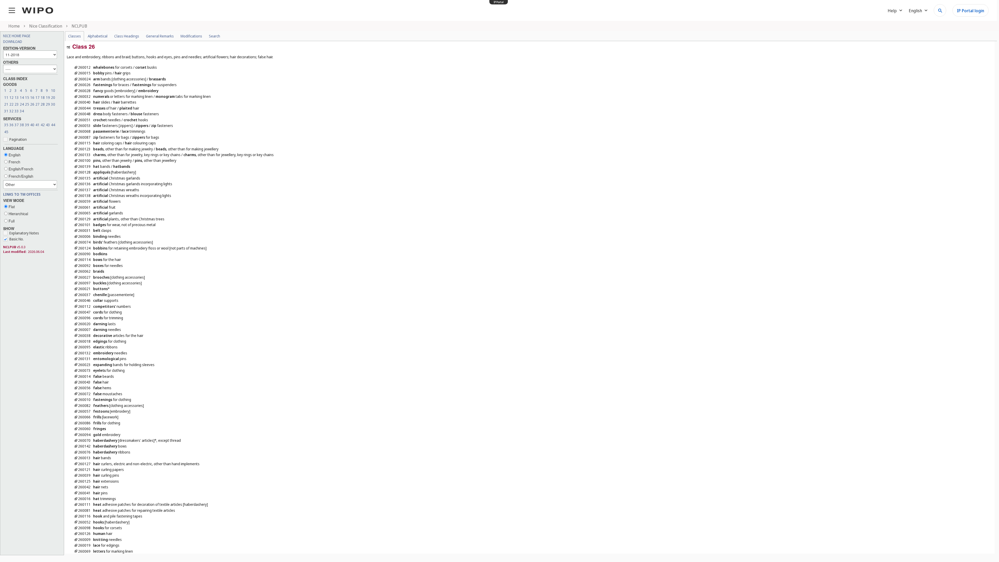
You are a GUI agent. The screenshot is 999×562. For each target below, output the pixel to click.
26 (32, 104)
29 (48, 104)
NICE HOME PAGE (16, 35)
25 (27, 104)
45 (6, 131)
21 (6, 104)
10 (53, 90)
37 (17, 124)
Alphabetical (97, 36)
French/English (20, 176)
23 (17, 104)
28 (43, 104)
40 (32, 124)
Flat (11, 206)
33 (17, 110)
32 (11, 110)
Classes (74, 36)
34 (22, 110)
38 (22, 124)
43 (48, 124)
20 (53, 97)
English (14, 154)
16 (32, 97)
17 (37, 97)
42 (43, 124)
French (14, 161)
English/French (20, 168)
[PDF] (68, 46)
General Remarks (160, 36)
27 (37, 104)
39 (27, 124)
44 (53, 124)
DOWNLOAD (12, 41)
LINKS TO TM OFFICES (22, 194)
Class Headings (126, 36)
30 (53, 104)
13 (17, 97)
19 (48, 97)
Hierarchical (18, 213)
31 (6, 110)
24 (22, 104)
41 (37, 124)
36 (11, 124)
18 (43, 97)
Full (11, 220)
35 (6, 124)
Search (214, 36)
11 (6, 97)
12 (11, 97)
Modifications (191, 36)
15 (27, 97)
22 (11, 104)
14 (22, 97)
